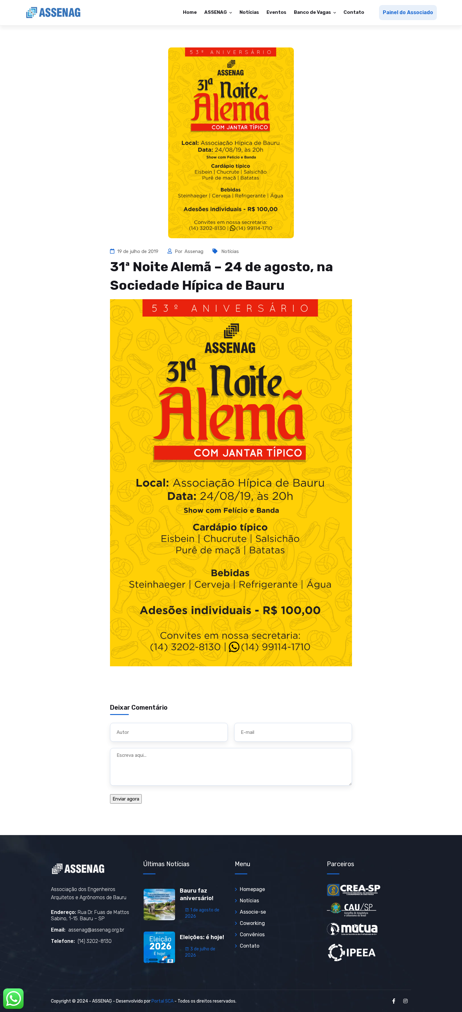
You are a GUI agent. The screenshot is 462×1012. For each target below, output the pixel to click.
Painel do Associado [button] (408, 12)
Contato (354, 12)
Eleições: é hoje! (202, 937)
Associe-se (253, 912)
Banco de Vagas (313, 12)
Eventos (276, 12)
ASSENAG (216, 12)
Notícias (249, 12)
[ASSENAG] (53, 12)
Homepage (252, 889)
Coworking (252, 923)
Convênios (252, 935)
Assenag (194, 251)
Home (190, 12)
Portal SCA (162, 1001)
